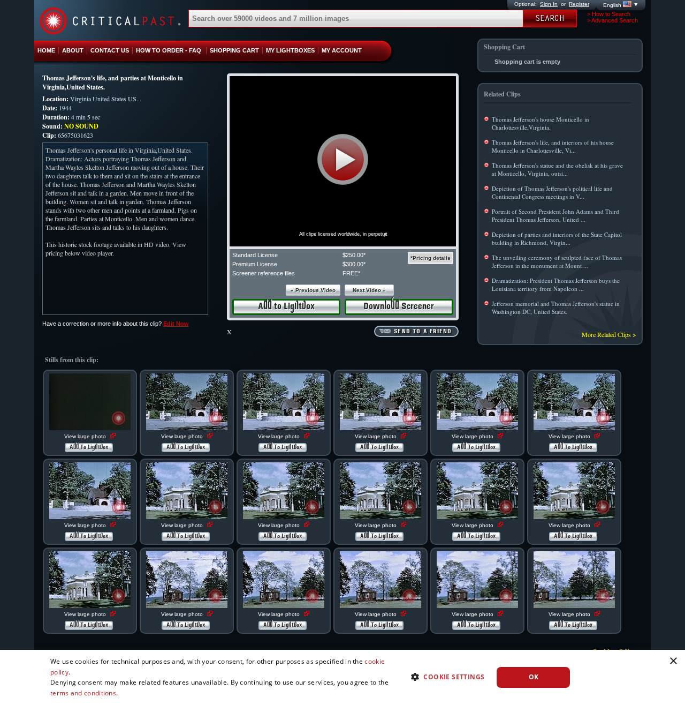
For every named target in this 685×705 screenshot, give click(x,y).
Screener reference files (263, 273)
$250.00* (354, 255)
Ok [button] (534, 676)
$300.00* (354, 264)
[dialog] (342, 677)
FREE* (351, 273)
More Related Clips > (609, 334)
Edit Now (176, 323)
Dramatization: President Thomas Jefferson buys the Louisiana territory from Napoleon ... (556, 284)
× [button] (673, 661)
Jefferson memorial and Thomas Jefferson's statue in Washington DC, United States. (556, 307)
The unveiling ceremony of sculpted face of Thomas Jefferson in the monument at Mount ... (557, 261)
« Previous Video (313, 290)
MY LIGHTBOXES (290, 50)
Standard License (255, 255)
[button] (343, 159)
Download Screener (398, 307)
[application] (343, 161)
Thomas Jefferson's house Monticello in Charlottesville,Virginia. (540, 123)
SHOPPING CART (234, 50)
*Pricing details (430, 258)
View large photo (86, 436)
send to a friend (423, 331)
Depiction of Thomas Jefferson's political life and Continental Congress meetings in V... (552, 192)
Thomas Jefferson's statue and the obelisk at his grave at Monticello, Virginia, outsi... (557, 169)
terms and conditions (83, 693)
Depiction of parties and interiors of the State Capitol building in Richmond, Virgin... (557, 238)
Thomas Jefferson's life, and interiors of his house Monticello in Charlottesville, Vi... (553, 146)
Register (579, 4)
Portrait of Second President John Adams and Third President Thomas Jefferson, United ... (555, 215)
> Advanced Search (612, 20)
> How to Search (608, 14)
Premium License (254, 264)
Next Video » (369, 290)
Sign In (549, 4)
